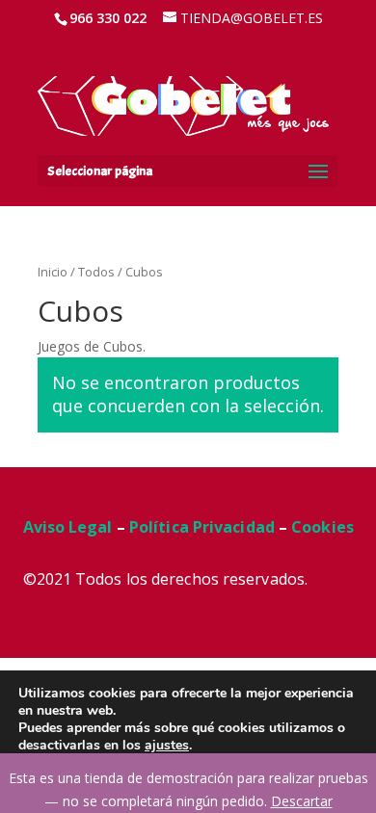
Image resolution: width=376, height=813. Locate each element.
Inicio (52, 271)
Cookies (322, 527)
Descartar (302, 801)
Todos (96, 271)
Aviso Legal (68, 527)
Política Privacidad (202, 527)
